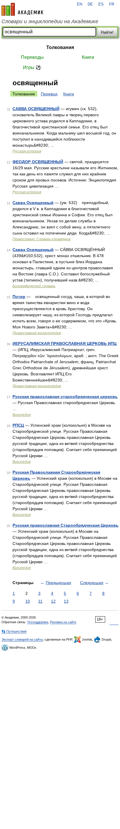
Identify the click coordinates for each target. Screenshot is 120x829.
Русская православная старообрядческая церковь (65, 396)
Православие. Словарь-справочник (42, 239)
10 (27, 601)
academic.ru (22, 9)
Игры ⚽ (32, 67)
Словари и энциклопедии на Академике (49, 21)
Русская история (27, 151)
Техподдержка (37, 622)
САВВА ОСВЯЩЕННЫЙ (36, 108)
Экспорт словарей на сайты (22, 639)
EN (79, 4)
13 (66, 601)
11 (40, 601)
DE (90, 4)
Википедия (22, 415)
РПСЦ (18, 425)
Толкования (60, 47)
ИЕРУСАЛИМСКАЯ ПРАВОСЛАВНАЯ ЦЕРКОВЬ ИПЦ (65, 343)
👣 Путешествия (14, 631)
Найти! (107, 32)
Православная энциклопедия (37, 333)
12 (53, 601)
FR (111, 4)
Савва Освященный (33, 202)
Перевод (49, 94)
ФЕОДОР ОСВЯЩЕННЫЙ (38, 161)
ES (101, 4)
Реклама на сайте (63, 622)
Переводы (32, 57)
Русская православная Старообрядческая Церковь (66, 525)
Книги (88, 57)
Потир (19, 296)
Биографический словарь (34, 286)
